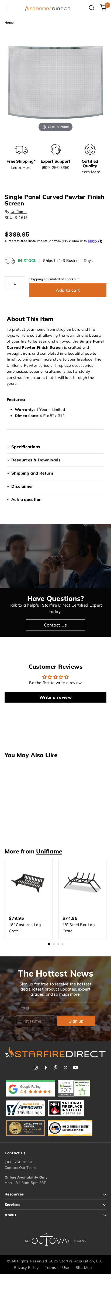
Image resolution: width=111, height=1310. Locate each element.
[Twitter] (65, 1067)
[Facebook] (45, 1067)
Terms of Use (57, 1267)
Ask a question (26, 499)
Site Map (84, 1267)
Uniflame (19, 211)
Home (9, 22)
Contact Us (55, 625)
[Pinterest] (55, 1067)
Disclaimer (22, 486)
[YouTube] (75, 1067)
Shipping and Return (32, 473)
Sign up (76, 1021)
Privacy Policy (26, 1267)
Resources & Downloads (36, 459)
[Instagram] (35, 1067)
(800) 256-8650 (18, 1162)
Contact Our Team (20, 1167)
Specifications (25, 446)
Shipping (36, 279)
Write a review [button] (55, 697)
